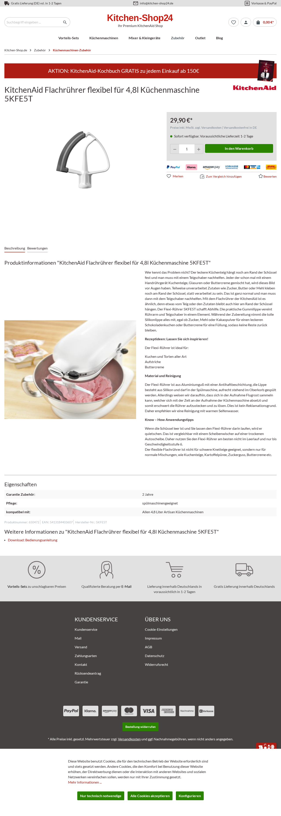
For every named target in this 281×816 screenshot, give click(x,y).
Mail (78, 638)
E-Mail (126, 586)
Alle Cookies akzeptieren (150, 796)
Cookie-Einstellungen (161, 629)
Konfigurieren (190, 796)
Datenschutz (154, 656)
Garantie (81, 682)
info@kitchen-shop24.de (156, 3)
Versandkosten (129, 739)
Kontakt (81, 664)
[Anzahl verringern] (174, 149)
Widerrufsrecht (156, 664)
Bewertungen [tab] (37, 248)
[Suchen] (65, 22)
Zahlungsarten (86, 656)
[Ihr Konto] (246, 22)
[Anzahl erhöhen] (199, 149)
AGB (148, 647)
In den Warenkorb (239, 148)
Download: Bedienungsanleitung (32, 540)
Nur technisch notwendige (100, 796)
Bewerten (270, 176)
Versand (81, 647)
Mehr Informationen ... (85, 782)
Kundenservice (86, 629)
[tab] (14, 248)
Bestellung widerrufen (140, 727)
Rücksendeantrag (88, 673)
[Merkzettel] (233, 22)
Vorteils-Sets (17, 586)
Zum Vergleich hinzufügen (224, 176)
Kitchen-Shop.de (15, 50)
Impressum (153, 638)
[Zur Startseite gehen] (140, 18)
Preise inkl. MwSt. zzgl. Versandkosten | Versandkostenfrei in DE (213, 127)
